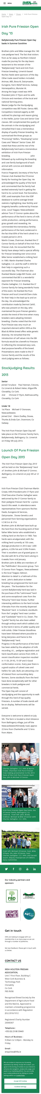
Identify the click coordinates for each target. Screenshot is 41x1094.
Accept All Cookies (20, 1081)
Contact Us (13, 960)
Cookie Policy (20, 1075)
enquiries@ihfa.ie (13, 1051)
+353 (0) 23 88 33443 (14, 1031)
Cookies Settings (20, 1087)
